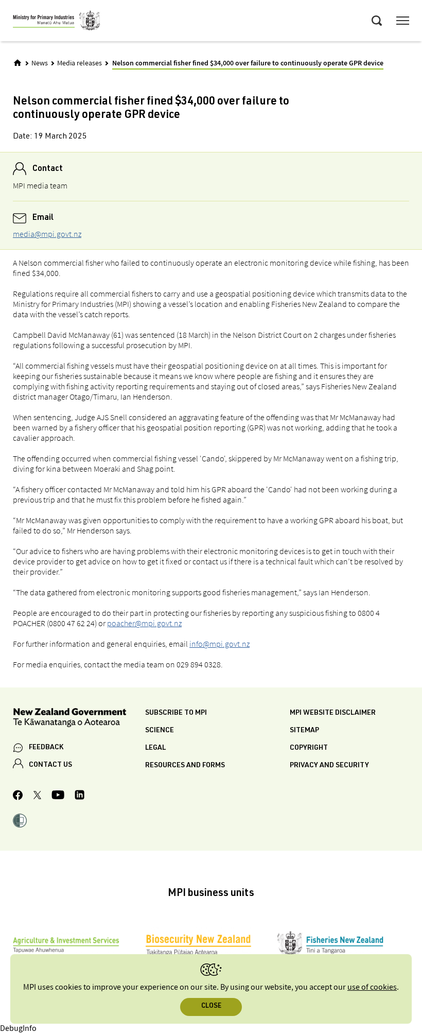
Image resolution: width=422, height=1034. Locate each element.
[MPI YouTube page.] (57, 796)
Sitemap (304, 730)
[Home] (17, 62)
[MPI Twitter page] (37, 796)
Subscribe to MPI (176, 713)
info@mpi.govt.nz (219, 644)
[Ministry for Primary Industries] (56, 22)
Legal (155, 748)
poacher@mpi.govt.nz (144, 623)
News (39, 63)
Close (211, 1006)
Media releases (79, 63)
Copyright (309, 748)
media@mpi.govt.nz (47, 234)
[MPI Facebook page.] (18, 796)
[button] (20, 822)
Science (159, 730)
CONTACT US (50, 765)
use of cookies (372, 987)
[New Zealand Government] (79, 719)
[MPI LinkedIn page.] (79, 796)
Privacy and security (329, 765)
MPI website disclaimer (333, 713)
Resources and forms (185, 765)
